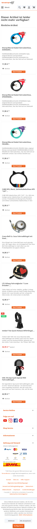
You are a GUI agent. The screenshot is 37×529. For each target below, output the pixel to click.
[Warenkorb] (34, 7)
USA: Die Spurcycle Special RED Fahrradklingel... (14, 379)
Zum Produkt (17, 72)
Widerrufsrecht (6, 490)
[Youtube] (5, 422)
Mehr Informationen (25, 515)
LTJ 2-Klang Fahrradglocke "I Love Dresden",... (15, 284)
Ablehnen (11, 521)
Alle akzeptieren (25, 521)
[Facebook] (16, 422)
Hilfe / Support (25, 480)
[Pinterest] (21, 422)
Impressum (16, 490)
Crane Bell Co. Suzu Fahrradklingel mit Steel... (17, 237)
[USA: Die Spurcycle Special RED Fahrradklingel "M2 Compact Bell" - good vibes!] (18, 367)
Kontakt (8, 480)
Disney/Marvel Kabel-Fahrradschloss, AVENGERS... (16, 49)
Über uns (16, 480)
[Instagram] (10, 422)
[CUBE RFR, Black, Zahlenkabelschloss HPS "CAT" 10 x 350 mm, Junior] (18, 179)
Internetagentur (22, 494)
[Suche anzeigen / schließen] (19, 7)
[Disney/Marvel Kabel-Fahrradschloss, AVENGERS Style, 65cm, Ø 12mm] (18, 37)
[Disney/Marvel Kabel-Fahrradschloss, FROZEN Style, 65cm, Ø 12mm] (18, 132)
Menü (7, 7)
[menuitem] (5, 7)
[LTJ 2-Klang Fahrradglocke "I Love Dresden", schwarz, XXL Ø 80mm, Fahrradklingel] (18, 273)
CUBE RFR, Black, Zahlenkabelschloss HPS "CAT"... (18, 190)
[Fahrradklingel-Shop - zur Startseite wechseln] (7, 2)
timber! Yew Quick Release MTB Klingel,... (18, 331)
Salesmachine (14, 494)
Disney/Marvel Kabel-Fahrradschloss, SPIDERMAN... (16, 96)
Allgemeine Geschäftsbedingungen (18, 483)
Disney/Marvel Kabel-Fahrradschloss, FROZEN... (16, 143)
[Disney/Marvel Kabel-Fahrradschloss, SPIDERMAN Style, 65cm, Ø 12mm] (18, 84)
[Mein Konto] (29, 7)
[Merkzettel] (24, 7)
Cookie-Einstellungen (28, 490)
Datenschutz (29, 486)
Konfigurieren (18, 526)
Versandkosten (6, 473)
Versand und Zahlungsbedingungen (13, 486)
